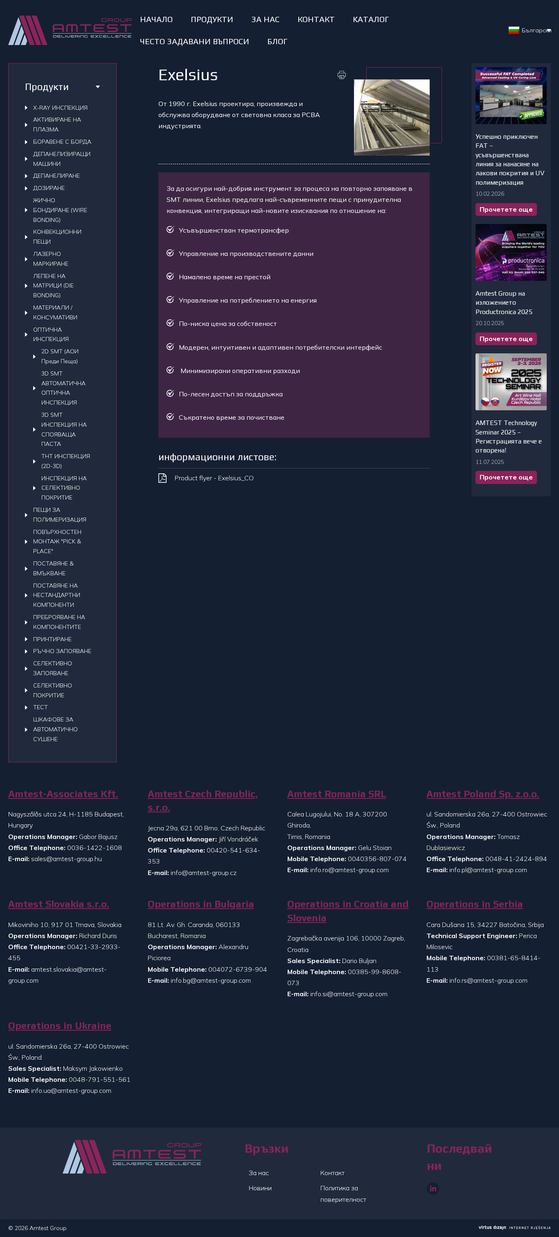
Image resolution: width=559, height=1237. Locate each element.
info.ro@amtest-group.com (349, 870)
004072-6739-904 (237, 969)
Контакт (332, 1173)
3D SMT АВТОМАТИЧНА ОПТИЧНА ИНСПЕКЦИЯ (63, 388)
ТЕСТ (40, 707)
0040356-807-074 (377, 859)
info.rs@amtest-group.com (488, 980)
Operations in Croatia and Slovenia (348, 910)
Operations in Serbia (474, 903)
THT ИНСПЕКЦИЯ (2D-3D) (65, 461)
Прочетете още (506, 209)
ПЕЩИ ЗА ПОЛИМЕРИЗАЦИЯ (59, 514)
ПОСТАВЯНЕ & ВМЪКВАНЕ (53, 568)
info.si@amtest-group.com (349, 994)
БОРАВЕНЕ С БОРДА (62, 141)
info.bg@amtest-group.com (211, 980)
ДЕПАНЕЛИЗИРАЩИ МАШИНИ (61, 158)
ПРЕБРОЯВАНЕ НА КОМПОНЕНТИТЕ (59, 622)
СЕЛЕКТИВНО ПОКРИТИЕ (52, 690)
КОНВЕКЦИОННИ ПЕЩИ (57, 236)
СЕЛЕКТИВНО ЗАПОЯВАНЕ (52, 668)
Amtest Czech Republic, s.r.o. (203, 800)
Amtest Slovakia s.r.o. (58, 903)
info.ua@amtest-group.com (71, 1090)
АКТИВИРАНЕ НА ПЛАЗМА (57, 124)
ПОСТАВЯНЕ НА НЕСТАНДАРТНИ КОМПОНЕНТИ (56, 595)
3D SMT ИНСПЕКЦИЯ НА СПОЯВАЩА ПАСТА (64, 429)
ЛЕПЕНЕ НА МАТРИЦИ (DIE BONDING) (53, 285)
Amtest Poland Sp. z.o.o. (482, 793)
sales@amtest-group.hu (66, 859)
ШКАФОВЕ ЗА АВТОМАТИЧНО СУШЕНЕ (55, 729)
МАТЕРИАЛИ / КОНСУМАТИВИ (55, 312)
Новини (260, 1188)
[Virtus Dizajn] (515, 1228)
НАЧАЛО (156, 19)
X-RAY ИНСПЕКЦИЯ (60, 107)
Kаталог (371, 19)
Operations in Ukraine (59, 1025)
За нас (259, 1173)
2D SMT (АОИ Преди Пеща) (60, 356)
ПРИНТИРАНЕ (52, 639)
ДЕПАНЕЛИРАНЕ (56, 175)
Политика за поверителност (343, 1193)
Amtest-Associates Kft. (63, 793)
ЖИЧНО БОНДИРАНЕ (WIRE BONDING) (60, 210)
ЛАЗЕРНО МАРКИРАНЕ (50, 258)
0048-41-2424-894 (516, 859)
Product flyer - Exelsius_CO (214, 478)
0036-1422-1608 (94, 848)
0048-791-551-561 (100, 1079)
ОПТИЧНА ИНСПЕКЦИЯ (51, 334)
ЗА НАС (265, 19)
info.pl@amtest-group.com (488, 870)
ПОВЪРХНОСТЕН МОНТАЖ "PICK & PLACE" (57, 541)
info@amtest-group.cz (204, 872)
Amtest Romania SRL (336, 793)
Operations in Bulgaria (201, 903)
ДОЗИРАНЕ (49, 188)
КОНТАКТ (316, 19)
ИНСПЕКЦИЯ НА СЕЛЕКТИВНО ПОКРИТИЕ (64, 488)
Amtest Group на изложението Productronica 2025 (504, 302)
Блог (277, 41)
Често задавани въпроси (194, 41)
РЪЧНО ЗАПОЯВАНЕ (62, 651)
